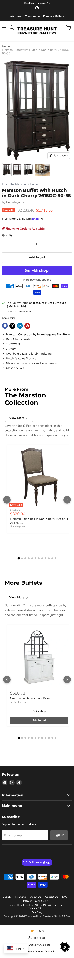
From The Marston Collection (20, 184)
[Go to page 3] (25, 558)
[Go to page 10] (49, 558)
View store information (19, 311)
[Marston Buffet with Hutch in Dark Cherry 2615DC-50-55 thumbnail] (6, 169)
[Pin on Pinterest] (27, 326)
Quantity (7, 235)
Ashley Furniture (19, 702)
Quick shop (39, 711)
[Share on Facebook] (5, 326)
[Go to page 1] (18, 558)
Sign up (59, 835)
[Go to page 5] (32, 558)
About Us (35, 897)
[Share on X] (12, 326)
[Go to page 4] (29, 558)
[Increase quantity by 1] (36, 244)
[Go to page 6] (35, 558)
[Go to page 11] (52, 558)
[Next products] (67, 500)
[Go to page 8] (42, 558)
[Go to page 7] (39, 558)
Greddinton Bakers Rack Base (30, 698)
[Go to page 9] (45, 558)
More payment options (37, 279)
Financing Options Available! (25, 229)
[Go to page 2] (22, 558)
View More (16, 418)
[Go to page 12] (55, 558)
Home (6, 46)
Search (7, 897)
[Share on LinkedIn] (20, 326)
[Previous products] (7, 500)
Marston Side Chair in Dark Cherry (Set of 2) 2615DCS (39, 521)
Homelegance (15, 202)
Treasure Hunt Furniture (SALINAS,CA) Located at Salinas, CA (35, 906)
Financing (20, 897)
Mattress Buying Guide (35, 901)
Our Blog (37, 912)
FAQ (64, 897)
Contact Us (51, 897)
